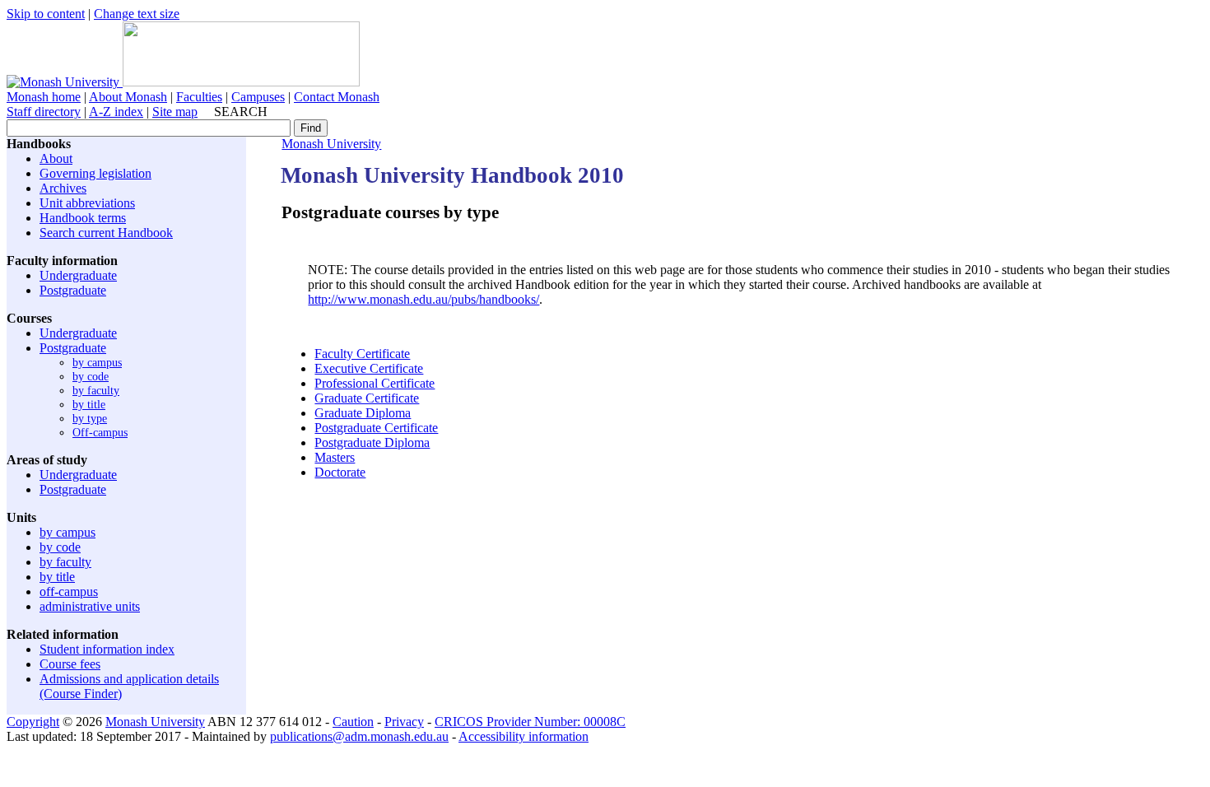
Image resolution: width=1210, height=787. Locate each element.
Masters (334, 457)
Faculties (199, 97)
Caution (353, 722)
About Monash (128, 97)
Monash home (44, 97)
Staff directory (44, 112)
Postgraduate (73, 290)
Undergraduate (78, 275)
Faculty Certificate (362, 354)
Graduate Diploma (362, 413)
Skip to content (46, 14)
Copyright (33, 722)
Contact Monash (336, 97)
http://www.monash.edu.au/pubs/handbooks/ (423, 299)
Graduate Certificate (366, 398)
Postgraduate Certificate (376, 428)
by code (90, 376)
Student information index (107, 649)
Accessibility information (523, 736)
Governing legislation (95, 173)
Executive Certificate (368, 368)
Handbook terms (83, 218)
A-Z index (116, 112)
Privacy (404, 722)
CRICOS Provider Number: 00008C (530, 722)
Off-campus (100, 432)
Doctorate (339, 472)
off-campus (69, 591)
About (56, 158)
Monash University (331, 144)
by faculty (95, 390)
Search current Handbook (106, 233)
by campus (97, 362)
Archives (63, 188)
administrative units (90, 606)
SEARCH (241, 112)
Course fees (70, 664)
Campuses (258, 97)
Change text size (136, 14)
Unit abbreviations (87, 203)
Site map (175, 112)
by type (89, 418)
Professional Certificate (374, 383)
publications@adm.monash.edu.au (359, 736)
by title (88, 404)
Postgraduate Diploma (372, 442)
